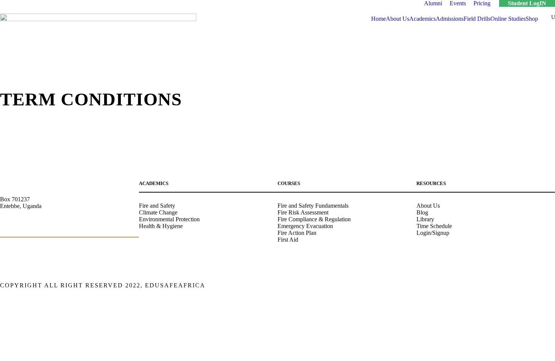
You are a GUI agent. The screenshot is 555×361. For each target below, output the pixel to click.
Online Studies (508, 18)
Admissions (450, 18)
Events (458, 3)
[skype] (526, 286)
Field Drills (477, 18)
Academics (422, 18)
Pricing (481, 3)
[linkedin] (512, 286)
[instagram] (552, 286)
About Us (397, 18)
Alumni (433, 3)
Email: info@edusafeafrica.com (37, 226)
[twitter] (539, 286)
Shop (532, 18)
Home (378, 18)
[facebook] (499, 286)
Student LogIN (527, 3)
